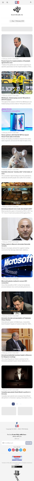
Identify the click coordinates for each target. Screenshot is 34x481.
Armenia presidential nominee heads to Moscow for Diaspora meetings (16, 356)
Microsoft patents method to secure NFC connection (14, 282)
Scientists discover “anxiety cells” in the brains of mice (16, 172)
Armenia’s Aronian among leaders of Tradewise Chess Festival (16, 319)
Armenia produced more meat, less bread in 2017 (16, 209)
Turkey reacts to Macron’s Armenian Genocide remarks (15, 245)
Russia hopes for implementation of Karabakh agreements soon (15, 62)
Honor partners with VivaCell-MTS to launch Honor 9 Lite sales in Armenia (15, 135)
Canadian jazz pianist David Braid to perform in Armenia (16, 393)
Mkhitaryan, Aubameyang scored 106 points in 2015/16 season (15, 98)
